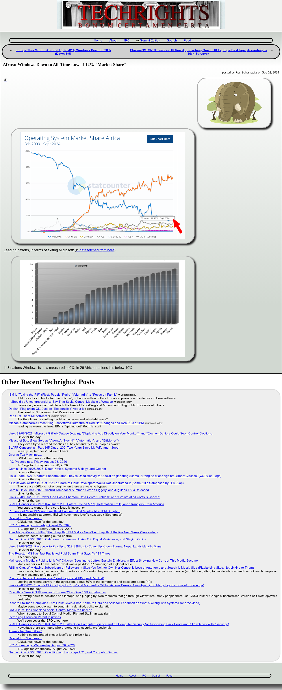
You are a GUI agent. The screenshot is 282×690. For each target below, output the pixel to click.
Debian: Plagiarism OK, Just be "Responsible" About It (46, 408)
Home (98, 40)
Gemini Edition (150, 40)
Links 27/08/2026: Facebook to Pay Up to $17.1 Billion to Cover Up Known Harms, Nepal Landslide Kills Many (85, 546)
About (113, 40)
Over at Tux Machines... (25, 454)
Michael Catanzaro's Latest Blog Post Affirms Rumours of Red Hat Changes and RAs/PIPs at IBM (76, 423)
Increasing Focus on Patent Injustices (35, 617)
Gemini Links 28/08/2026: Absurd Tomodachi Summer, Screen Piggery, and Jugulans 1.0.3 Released (79, 490)
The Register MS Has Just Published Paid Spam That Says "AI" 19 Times (59, 553)
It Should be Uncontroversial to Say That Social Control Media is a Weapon (61, 401)
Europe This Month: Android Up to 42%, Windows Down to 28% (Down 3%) (63, 51)
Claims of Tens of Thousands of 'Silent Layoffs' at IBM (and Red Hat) (56, 578)
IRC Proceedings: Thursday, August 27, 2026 (40, 525)
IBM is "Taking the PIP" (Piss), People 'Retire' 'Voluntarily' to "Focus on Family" (63, 394)
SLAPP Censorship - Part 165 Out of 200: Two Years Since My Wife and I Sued (64, 447)
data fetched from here (97, 250)
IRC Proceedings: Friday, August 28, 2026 (38, 461)
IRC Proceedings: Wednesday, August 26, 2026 (42, 645)
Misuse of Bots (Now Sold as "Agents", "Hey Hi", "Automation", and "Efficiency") (64, 440)
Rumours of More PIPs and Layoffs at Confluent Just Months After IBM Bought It (64, 511)
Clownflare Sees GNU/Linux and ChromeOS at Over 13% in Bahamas (57, 592)
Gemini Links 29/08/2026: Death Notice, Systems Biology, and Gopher (57, 468)
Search (172, 40)
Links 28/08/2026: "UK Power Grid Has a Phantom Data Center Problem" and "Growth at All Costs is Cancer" (84, 497)
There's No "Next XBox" (25, 631)
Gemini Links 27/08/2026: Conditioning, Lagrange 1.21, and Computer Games (63, 652)
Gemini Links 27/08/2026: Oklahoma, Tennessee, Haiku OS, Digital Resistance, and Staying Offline (77, 539)
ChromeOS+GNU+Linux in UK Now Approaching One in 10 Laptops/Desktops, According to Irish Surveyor (198, 51)
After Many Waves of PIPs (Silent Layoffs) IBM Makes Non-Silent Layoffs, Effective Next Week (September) (83, 532)
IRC (127, 40)
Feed (187, 40)
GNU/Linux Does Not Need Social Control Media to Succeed (50, 610)
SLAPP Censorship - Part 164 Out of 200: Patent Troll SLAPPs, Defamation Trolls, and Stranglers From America (86, 504)
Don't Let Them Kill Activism (28, 415)
